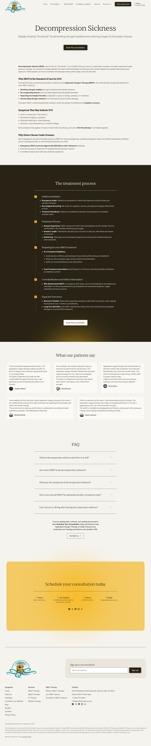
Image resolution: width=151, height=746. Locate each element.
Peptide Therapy (34, 701)
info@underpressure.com (82, 701)
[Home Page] (15, 7)
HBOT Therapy (34, 691)
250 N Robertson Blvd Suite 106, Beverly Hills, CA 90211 (93, 691)
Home (7, 691)
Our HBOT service (53, 694)
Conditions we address (14, 701)
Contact (8, 711)
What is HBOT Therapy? (55, 691)
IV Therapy (32, 698)
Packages (8, 698)
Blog (6, 704)
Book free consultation (75, 47)
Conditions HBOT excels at (56, 698)
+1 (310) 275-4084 (78, 698)
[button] (55, 4)
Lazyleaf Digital (26, 737)
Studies (8, 708)
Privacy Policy (10, 715)
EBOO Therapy (34, 694)
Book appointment (123, 4)
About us (8, 694)
